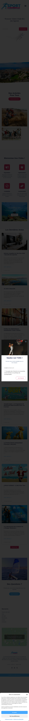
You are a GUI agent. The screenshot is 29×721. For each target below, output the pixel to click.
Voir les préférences (14, 716)
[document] (14, 360)
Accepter (14, 712)
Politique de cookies (9, 719)
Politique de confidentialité (18, 719)
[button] (27, 694)
